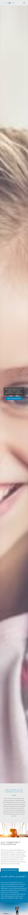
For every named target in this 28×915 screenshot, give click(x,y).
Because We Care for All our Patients (14, 391)
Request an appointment (9, 870)
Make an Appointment (14, 398)
